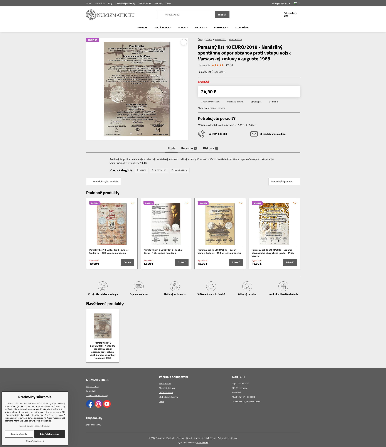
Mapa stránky (92, 386)
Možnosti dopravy (167, 387)
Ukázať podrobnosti (35, 440)
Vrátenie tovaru (166, 392)
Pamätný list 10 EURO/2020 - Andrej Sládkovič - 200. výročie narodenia (108, 251)
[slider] (218, 65)
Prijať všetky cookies (49, 433)
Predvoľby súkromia (175, 438)
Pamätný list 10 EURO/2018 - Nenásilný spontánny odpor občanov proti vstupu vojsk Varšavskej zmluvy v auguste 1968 (103, 350)
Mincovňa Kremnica (216, 107)
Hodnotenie (204, 65)
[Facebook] (90, 406)
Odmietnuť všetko (18, 433)
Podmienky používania (227, 438)
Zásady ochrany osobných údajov (201, 438)
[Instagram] (98, 406)
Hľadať (222, 14)
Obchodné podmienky (168, 396)
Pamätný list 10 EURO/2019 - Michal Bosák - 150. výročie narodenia (162, 251)
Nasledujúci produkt (282, 181)
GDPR (161, 401)
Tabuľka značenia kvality (97, 395)
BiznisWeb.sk (202, 442)
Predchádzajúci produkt (105, 181)
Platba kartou (165, 383)
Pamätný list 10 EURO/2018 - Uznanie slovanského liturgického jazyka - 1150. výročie (273, 253)
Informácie (91, 391)
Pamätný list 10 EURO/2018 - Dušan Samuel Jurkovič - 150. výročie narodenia (219, 251)
